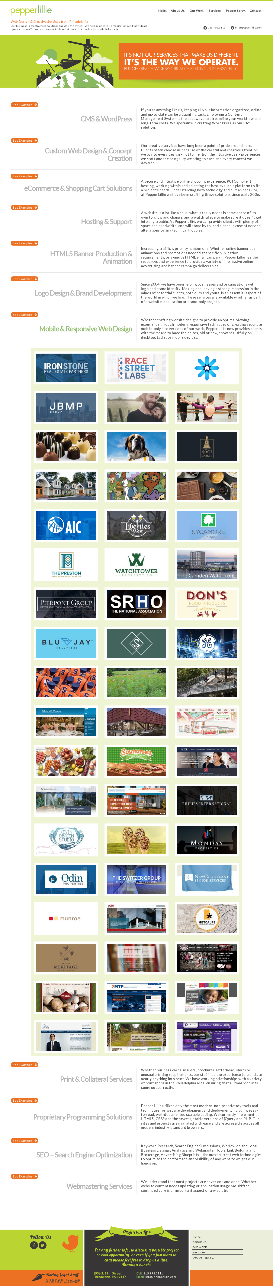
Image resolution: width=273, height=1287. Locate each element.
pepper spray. (203, 1257)
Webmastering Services (99, 1186)
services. (199, 1252)
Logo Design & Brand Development (83, 293)
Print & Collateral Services (96, 1079)
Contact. (256, 10)
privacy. (74, 1281)
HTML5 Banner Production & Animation (91, 257)
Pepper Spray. (236, 10)
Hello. (162, 10)
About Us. (178, 10)
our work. (200, 1247)
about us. (200, 1242)
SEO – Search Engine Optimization (84, 1154)
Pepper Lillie (31, 10)
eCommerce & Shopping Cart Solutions (78, 188)
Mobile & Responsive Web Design (85, 328)
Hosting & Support (106, 221)
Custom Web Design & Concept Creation (88, 154)
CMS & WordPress (106, 119)
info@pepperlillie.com (249, 27)
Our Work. (197, 10)
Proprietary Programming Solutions (82, 1117)
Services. (215, 10)
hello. (197, 1236)
